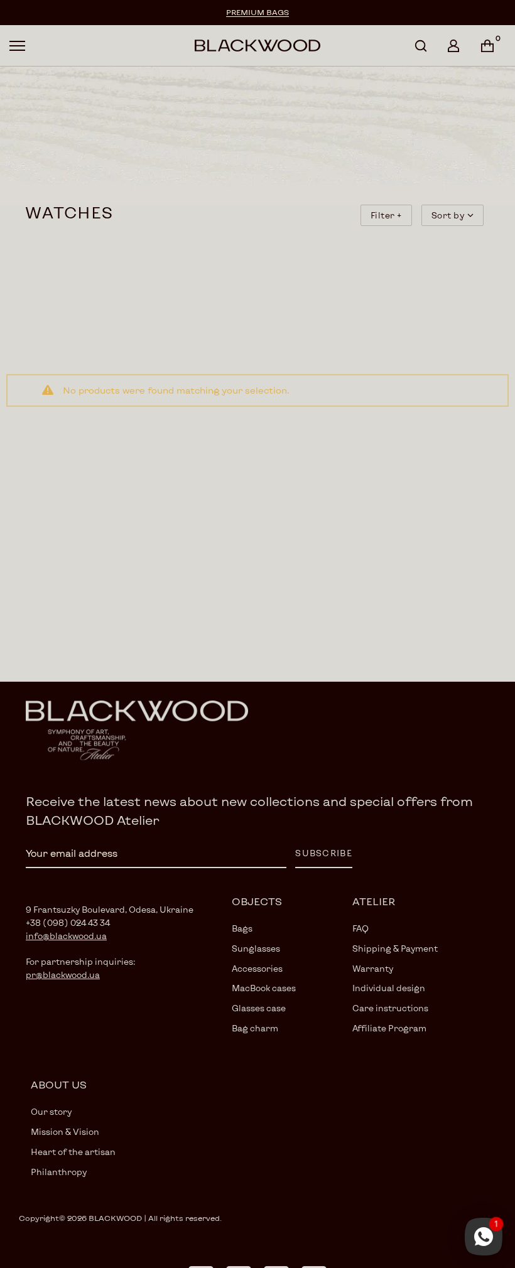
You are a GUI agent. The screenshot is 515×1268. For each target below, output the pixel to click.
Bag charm (255, 1028)
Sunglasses (256, 948)
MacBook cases (264, 988)
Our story (51, 1112)
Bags (242, 928)
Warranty (372, 969)
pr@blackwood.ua (63, 975)
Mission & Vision (65, 1132)
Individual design (388, 988)
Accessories (257, 969)
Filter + (386, 215)
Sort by (448, 215)
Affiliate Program (389, 1028)
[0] (487, 46)
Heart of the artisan (73, 1152)
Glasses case (259, 1008)
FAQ (360, 928)
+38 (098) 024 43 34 (68, 923)
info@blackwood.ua (66, 936)
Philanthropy (59, 1172)
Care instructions (390, 1008)
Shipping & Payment (395, 948)
